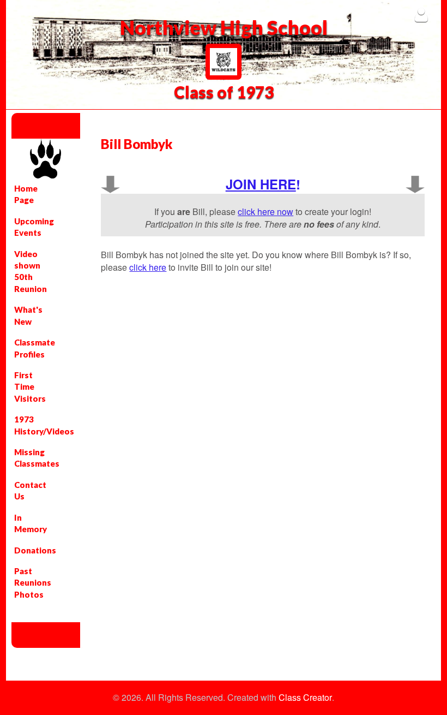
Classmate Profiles (33, 348)
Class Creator (305, 698)
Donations (33, 550)
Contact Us (30, 490)
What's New (28, 315)
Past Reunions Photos (32, 582)
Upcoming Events (33, 226)
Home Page (26, 194)
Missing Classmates (33, 457)
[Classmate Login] (421, 14)
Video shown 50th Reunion (30, 271)
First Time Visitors (30, 386)
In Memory (30, 523)
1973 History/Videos (33, 425)
